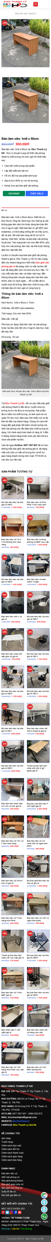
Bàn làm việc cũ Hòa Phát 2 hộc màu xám (36, 503)
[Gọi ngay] (44, 1216)
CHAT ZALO (36, 193)
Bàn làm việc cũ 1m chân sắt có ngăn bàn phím (37, 843)
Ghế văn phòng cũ (10, 1177)
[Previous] (4, 70)
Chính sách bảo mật (11, 1145)
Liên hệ (15, 1228)
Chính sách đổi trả (10, 1149)
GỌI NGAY (13, 193)
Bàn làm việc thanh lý (25, 13)
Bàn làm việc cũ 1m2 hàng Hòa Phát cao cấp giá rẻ (12, 1069)
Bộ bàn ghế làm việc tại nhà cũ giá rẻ (38, 881)
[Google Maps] (44, 1195)
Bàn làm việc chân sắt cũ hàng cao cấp (37, 1031)
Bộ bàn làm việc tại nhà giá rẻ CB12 (38, 655)
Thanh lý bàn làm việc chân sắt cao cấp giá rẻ (12, 956)
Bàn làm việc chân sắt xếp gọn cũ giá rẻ (11, 655)
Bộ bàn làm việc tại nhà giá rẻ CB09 (12, 692)
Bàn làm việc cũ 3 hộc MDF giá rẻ (11, 993)
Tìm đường (26, 1228)
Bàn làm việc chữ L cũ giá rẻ (11, 617)
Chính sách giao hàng (12, 1156)
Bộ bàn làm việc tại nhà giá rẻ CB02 (12, 767)
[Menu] (35, 4)
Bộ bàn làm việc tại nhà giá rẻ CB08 (38, 956)
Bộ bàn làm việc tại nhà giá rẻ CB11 (12, 729)
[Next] (12, 70)
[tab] (25, 210)
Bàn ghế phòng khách (12, 1180)
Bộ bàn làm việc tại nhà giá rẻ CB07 (38, 617)
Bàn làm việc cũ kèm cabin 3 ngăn (36, 580)
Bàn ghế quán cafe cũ (12, 1184)
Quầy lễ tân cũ (8, 1191)
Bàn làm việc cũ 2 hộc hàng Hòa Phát (11, 919)
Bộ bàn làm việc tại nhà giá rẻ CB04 (12, 580)
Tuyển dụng (7, 1142)
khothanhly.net (21, 1121)
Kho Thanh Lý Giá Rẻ (24, 1124)
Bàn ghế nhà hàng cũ (11, 1188)
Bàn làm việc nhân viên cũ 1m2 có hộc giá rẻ (12, 804)
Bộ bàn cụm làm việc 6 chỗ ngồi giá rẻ (37, 804)
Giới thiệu (6, 1138)
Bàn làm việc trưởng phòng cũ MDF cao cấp (38, 540)
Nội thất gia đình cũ (11, 1195)
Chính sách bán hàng (11, 1160)
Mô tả (4, 210)
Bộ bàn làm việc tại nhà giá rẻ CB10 (38, 692)
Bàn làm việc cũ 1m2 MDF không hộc (36, 1068)
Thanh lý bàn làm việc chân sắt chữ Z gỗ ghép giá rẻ (37, 768)
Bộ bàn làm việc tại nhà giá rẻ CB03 (12, 503)
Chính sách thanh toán (12, 1152)
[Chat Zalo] (44, 1202)
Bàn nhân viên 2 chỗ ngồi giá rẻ (10, 1031)
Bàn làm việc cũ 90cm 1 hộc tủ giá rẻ (12, 881)
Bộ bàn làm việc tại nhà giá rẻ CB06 (38, 993)
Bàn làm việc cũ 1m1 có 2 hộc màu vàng (12, 842)
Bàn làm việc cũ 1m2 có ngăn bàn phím (38, 919)
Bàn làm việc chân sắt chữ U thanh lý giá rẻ (37, 729)
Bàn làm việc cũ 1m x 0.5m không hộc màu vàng (11, 541)
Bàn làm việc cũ (9, 1173)
